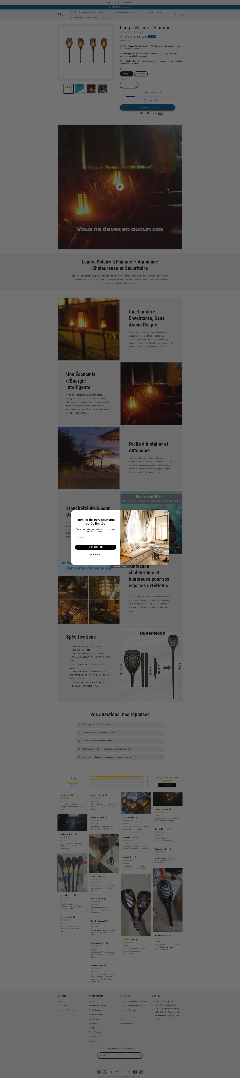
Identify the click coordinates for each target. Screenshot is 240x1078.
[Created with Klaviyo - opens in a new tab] (120, 566)
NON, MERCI (95, 554)
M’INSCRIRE (95, 547)
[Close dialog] (166, 512)
